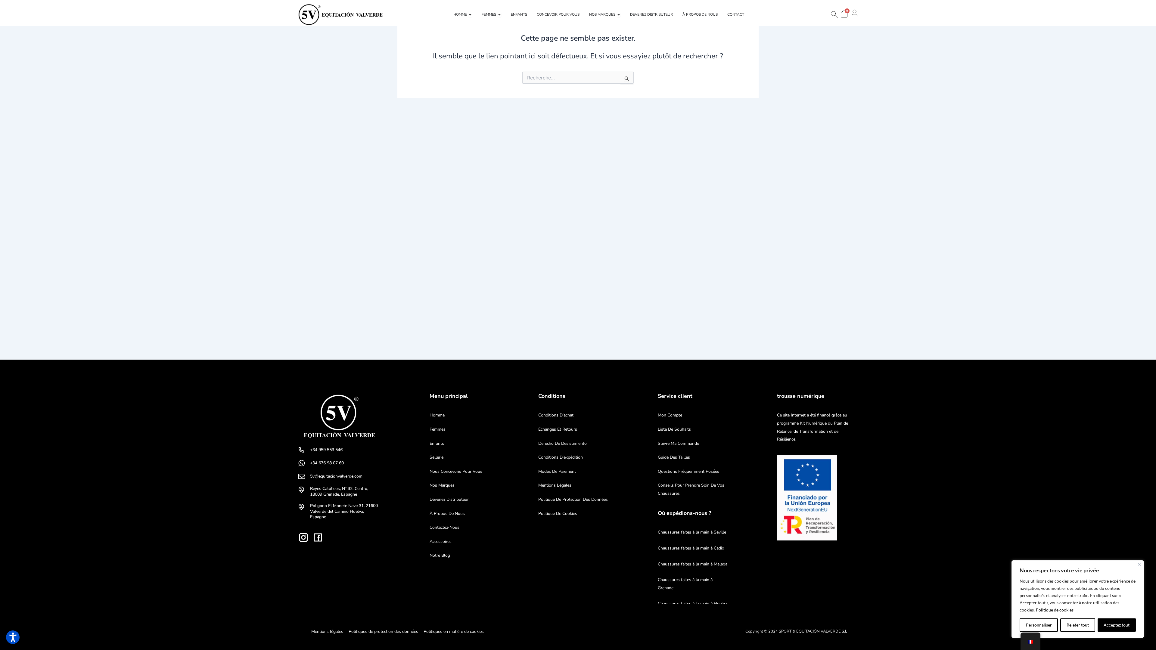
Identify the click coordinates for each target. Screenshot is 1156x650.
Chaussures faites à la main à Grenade (685, 584)
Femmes (438, 429)
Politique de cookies (1055, 609)
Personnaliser (1039, 624)
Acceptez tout (1117, 624)
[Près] (1139, 564)
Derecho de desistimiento (562, 443)
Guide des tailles (674, 457)
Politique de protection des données (573, 499)
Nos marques (442, 485)
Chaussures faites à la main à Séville (692, 532)
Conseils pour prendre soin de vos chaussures (691, 489)
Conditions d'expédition (560, 457)
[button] (13, 637)
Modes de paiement (557, 471)
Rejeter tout (1078, 624)
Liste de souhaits (674, 429)
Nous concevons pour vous (456, 471)
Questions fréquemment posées (688, 471)
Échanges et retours (557, 429)
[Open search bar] (834, 14)
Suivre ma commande (678, 443)
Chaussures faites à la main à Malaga (692, 564)
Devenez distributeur (449, 499)
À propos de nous (447, 513)
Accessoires (441, 541)
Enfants (437, 443)
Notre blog (440, 555)
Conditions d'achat (555, 415)
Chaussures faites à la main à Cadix (691, 548)
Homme (437, 415)
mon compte (670, 415)
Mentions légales (554, 485)
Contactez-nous (444, 527)
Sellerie (436, 457)
